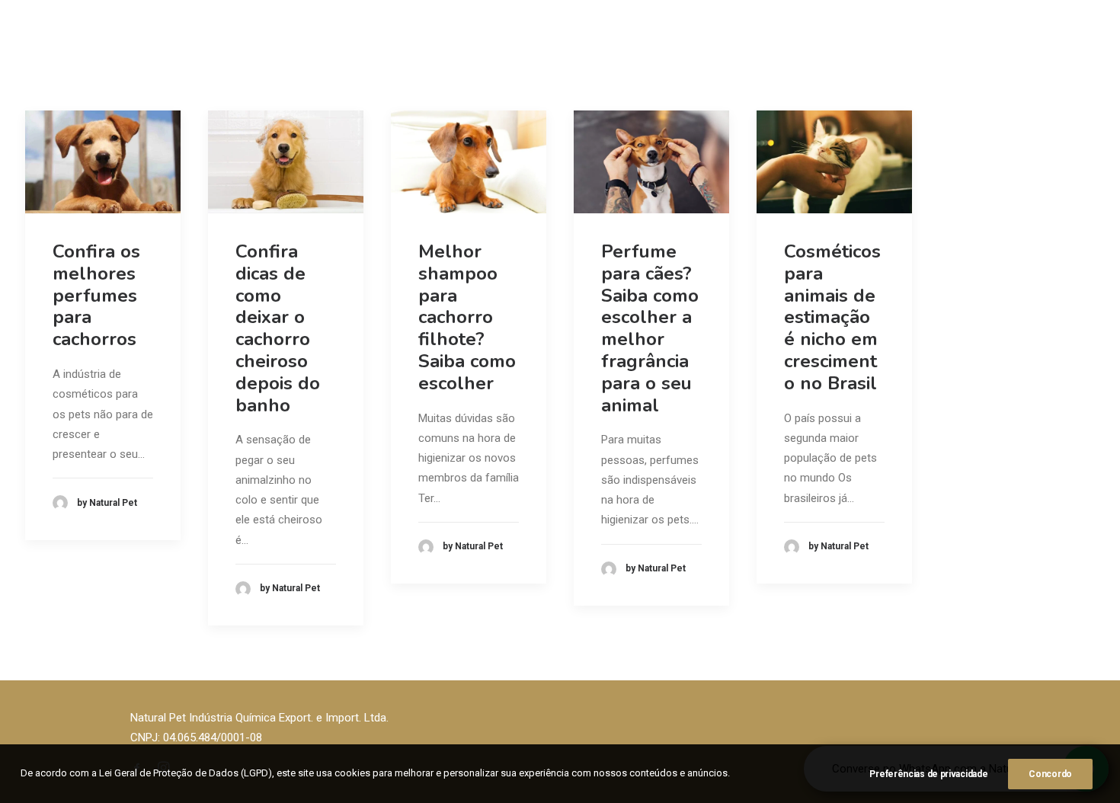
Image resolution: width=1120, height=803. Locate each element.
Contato (720, 42)
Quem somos (461, 42)
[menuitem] (391, 42)
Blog (666, 42)
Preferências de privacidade (928, 774)
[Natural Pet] (77, 42)
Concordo (1050, 774)
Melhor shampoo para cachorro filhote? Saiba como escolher (467, 317)
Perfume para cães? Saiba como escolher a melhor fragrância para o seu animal (650, 328)
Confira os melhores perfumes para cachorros (96, 295)
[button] (103, 161)
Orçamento (1065, 42)
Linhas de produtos (568, 42)
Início (391, 42)
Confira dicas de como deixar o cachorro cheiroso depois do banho (277, 328)
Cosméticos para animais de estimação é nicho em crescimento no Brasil (832, 317)
